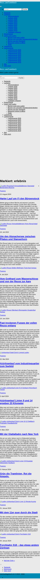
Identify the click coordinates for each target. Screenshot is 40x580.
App (5, 64)
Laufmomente (8, 48)
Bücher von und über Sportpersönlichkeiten (23, 39)
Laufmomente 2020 (14, 60)
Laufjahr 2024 (12, 21)
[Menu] (1, 6)
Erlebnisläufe (8, 34)
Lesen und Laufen (10, 36)
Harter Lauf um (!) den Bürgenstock (19, 198)
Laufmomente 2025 (14, 51)
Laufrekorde (8, 46)
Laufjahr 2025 (12, 20)
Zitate (10, 44)
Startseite (7, 13)
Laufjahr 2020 (12, 29)
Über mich (7, 66)
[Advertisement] (20, 157)
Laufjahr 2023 (12, 23)
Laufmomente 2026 (14, 50)
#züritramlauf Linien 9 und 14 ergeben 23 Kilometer (16, 402)
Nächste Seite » (9, 560)
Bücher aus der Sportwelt (16, 41)
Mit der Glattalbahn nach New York (19, 434)
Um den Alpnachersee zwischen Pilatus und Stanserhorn (17, 237)
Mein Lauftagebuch (8, 2)
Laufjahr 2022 (12, 25)
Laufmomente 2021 (14, 59)
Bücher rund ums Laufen (16, 37)
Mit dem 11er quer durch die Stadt (19, 512)
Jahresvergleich (13, 16)
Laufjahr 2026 (12, 18)
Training (3, 191)
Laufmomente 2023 (14, 55)
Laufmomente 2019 (14, 62)
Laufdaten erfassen (14, 32)
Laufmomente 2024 (14, 53)
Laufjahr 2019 (12, 30)
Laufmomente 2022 (14, 57)
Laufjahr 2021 (12, 27)
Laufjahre (7, 14)
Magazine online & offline (16, 43)
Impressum (7, 569)
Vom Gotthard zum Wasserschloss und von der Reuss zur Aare (19, 280)
